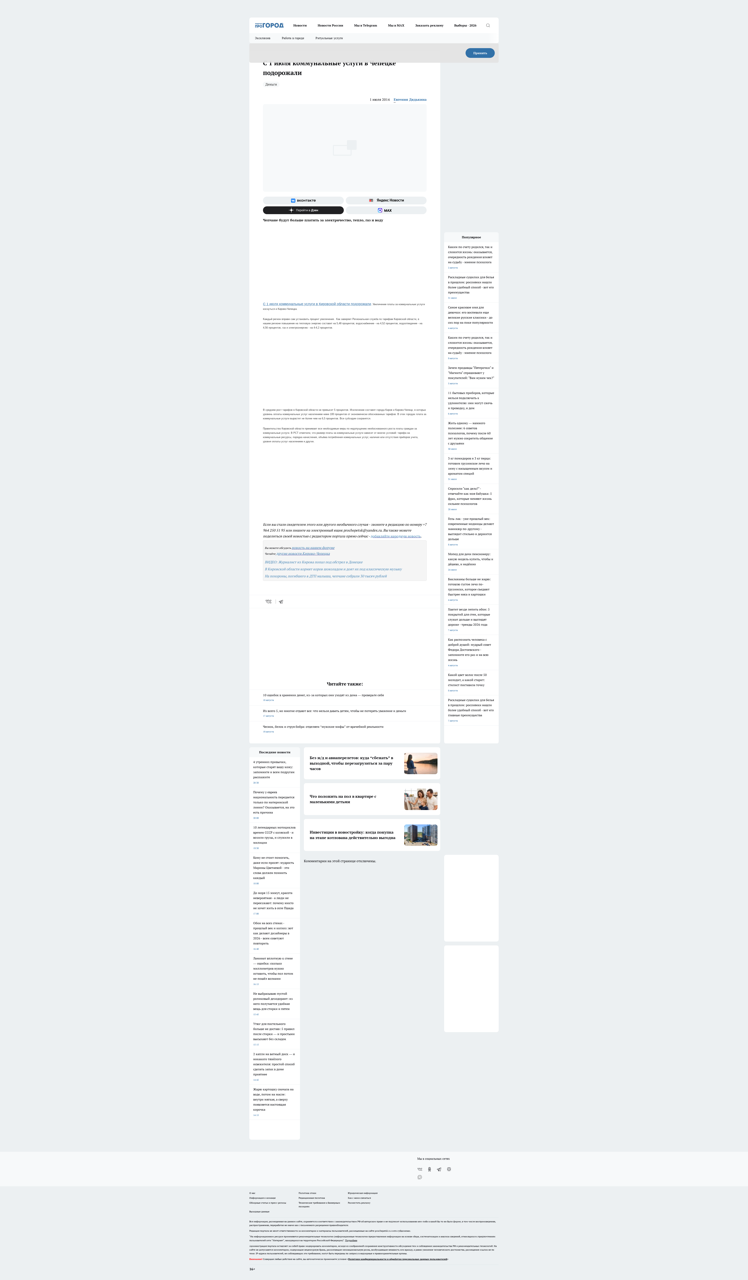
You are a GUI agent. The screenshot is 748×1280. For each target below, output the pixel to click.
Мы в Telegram (365, 25)
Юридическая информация (363, 1193)
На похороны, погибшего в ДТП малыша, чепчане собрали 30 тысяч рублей (326, 576)
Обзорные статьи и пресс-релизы (267, 1202)
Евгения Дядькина (410, 99)
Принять (480, 53)
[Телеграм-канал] (439, 1169)
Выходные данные (259, 1211)
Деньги (271, 84)
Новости (300, 25)
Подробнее (351, 1240)
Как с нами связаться (359, 1197)
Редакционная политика (312, 1197)
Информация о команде (262, 1197)
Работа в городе (293, 38)
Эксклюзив (263, 38)
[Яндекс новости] (386, 200)
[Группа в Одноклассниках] (429, 1169)
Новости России (330, 25)
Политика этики (307, 1193)
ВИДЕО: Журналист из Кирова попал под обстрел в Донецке (314, 562)
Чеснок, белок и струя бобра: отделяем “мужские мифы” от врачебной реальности (323, 729)
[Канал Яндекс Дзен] (303, 210)
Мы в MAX (396, 25)
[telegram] (282, 601)
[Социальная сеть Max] (386, 210)
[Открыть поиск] (488, 25)
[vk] (269, 601)
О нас (252, 1193)
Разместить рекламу (359, 1202)
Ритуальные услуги (329, 38)
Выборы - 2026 (465, 25)
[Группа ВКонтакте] (303, 200)
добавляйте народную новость (396, 536)
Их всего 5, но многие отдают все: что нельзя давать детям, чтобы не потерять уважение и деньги (334, 713)
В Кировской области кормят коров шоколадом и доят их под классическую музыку (333, 569)
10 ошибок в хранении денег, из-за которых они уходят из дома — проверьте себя (323, 697)
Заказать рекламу (429, 25)
